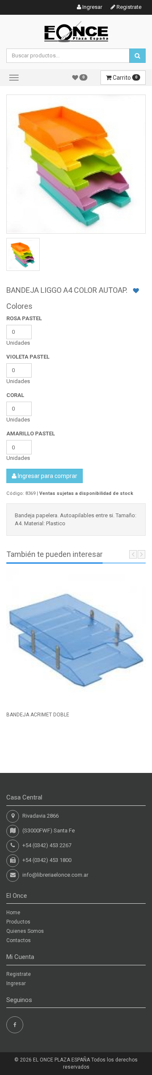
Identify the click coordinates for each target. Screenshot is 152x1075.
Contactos (18, 940)
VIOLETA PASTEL (27, 357)
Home (13, 913)
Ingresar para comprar (46, 476)
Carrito (124, 77)
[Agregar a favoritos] (136, 291)
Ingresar (91, 7)
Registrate (128, 7)
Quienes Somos (25, 931)
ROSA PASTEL (24, 318)
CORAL (15, 395)
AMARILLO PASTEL (30, 433)
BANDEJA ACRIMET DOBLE (37, 715)
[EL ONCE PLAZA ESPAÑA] (76, 31)
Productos (18, 922)
